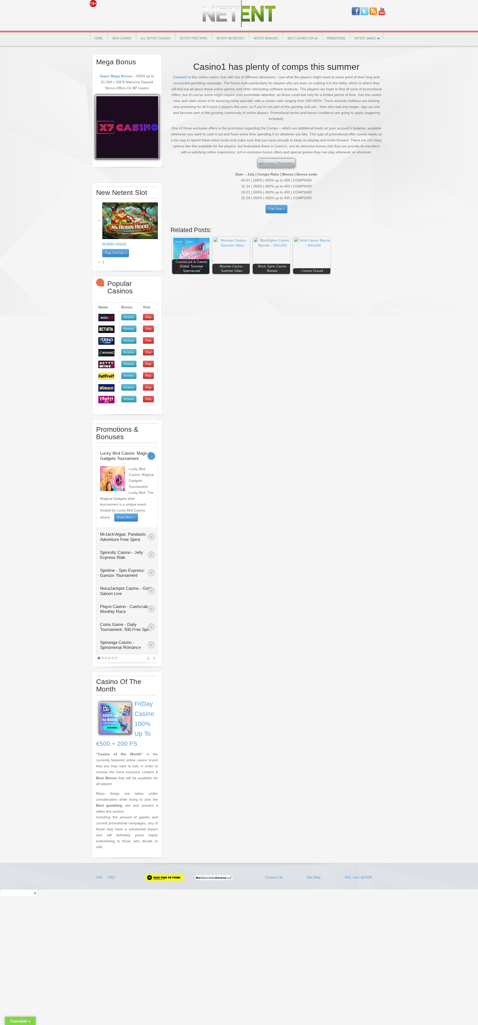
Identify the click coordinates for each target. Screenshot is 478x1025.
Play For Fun (114, 253)
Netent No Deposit (230, 38)
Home (99, 38)
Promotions (336, 38)
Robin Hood (114, 244)
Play (148, 317)
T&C (100, 877)
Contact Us (274, 877)
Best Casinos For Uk (303, 38)
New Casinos (121, 38)
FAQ (111, 877)
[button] (192, 256)
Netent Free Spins (193, 38)
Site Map (314, 877)
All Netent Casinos (156, 38)
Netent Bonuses (266, 38)
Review (129, 317)
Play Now (275, 209)
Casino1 (180, 77)
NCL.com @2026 (358, 877)
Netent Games (365, 38)
